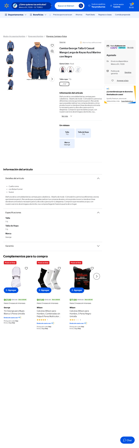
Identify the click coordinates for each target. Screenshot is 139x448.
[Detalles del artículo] (98, 178)
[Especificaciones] (98, 212)
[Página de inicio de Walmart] (6, 5)
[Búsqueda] (81, 6)
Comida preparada (122, 14)
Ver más (65, 116)
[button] (97, 5)
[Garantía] (98, 246)
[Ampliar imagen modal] (52, 51)
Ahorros (79, 14)
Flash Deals (90, 14)
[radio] (63, 70)
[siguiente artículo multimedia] (52, 79)
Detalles (128, 72)
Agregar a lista (122, 80)
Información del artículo (18, 169)
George (62, 42)
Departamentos (15, 14)
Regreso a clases (105, 14)
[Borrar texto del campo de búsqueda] (74, 5)
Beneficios (38, 14)
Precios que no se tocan (62, 14)
